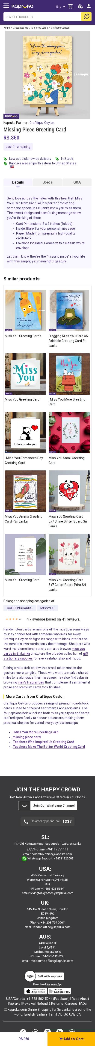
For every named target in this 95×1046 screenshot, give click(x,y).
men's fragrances (31, 682)
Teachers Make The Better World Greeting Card (49, 747)
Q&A (77, 182)
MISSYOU (47, 608)
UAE (72, 1014)
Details (18, 182)
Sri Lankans (65, 1009)
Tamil (53, 1014)
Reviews (28, 1003)
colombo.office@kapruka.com (52, 854)
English (29, 1014)
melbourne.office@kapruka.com (52, 961)
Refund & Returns (50, 1003)
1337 (67, 821)
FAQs (83, 1003)
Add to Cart (73, 1039)
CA (79, 1014)
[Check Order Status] (80, 7)
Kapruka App (54, 984)
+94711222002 (63, 858)
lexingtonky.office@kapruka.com (51, 893)
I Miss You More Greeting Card (36, 732)
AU (60, 1014)
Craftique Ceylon (42, 123)
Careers (71, 1003)
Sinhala (41, 1014)
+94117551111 (57, 849)
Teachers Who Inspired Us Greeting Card (43, 742)
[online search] (86, 16)
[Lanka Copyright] (5, 1009)
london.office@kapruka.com (52, 927)
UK (66, 1014)
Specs (47, 182)
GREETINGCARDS (19, 608)
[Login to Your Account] (89, 8)
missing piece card (27, 737)
